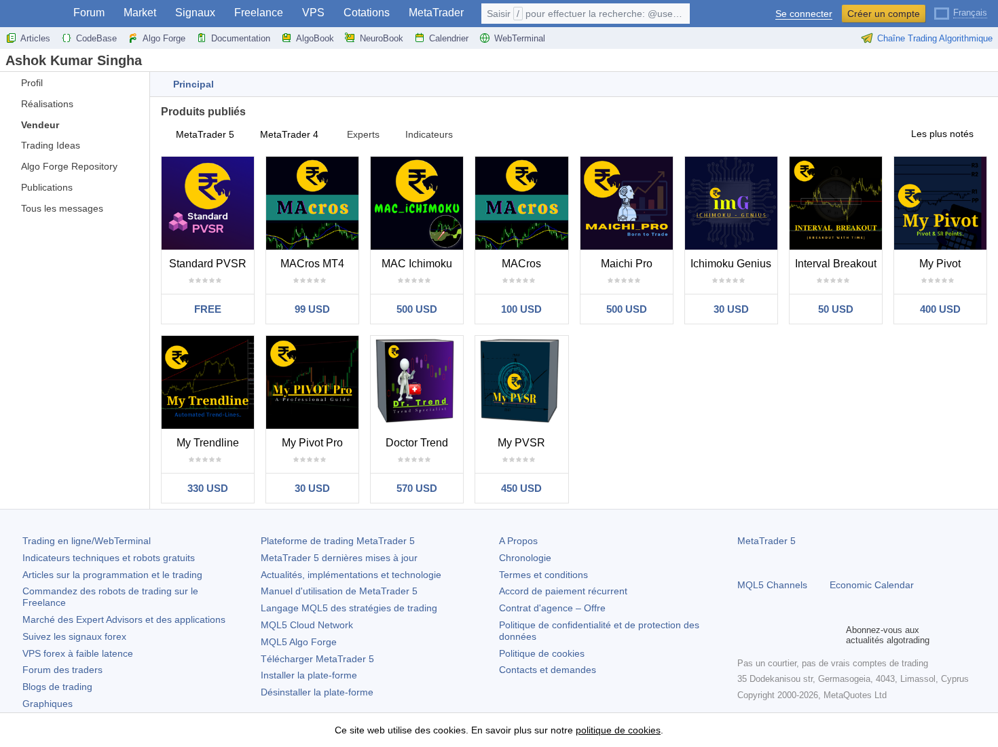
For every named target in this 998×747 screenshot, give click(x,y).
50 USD (835, 309)
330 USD (207, 488)
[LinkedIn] (832, 635)
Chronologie (525, 557)
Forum (89, 12)
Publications (47, 187)
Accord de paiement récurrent (563, 591)
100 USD (521, 309)
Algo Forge (164, 38)
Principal (193, 84)
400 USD (940, 309)
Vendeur (40, 124)
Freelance (258, 12)
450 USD (521, 488)
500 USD (416, 309)
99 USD (312, 309)
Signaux (195, 12)
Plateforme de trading (338, 540)
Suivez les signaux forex (74, 636)
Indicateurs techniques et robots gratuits (108, 557)
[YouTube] (810, 635)
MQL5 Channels (772, 584)
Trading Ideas (50, 145)
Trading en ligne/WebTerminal (86, 540)
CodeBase (96, 38)
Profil (32, 82)
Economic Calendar (872, 584)
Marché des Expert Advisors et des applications (123, 619)
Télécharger (317, 658)
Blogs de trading (57, 686)
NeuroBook (381, 38)
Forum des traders (62, 669)
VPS (313, 12)
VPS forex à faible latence (77, 653)
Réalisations (47, 103)
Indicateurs (429, 134)
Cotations (367, 12)
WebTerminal (519, 38)
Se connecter (803, 14)
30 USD (731, 309)
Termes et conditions (543, 574)
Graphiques (47, 703)
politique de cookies (618, 730)
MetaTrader (436, 12)
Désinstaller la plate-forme (317, 692)
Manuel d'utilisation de (339, 591)
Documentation (240, 38)
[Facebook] (745, 635)
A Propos (518, 540)
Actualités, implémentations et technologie (351, 574)
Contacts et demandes (547, 669)
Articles (35, 38)
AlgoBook (315, 38)
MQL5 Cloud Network (307, 624)
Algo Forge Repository (69, 166)
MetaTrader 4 (289, 134)
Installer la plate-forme (309, 675)
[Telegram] (767, 635)
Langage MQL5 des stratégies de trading (349, 607)
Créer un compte (883, 13)
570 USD (416, 488)
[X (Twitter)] (789, 635)
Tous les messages (62, 208)
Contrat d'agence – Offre (552, 607)
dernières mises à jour (339, 557)
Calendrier (448, 38)
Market (140, 12)
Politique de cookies (542, 653)
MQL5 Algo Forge (299, 641)
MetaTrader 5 (205, 134)
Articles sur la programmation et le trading (112, 574)
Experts (363, 134)
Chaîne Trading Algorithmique (935, 38)
